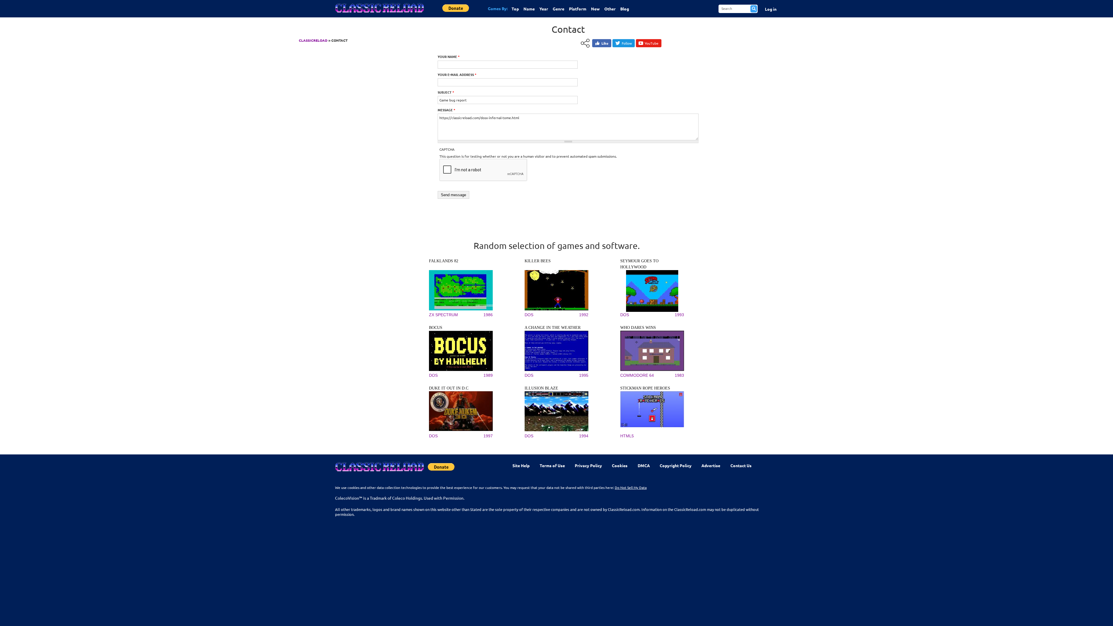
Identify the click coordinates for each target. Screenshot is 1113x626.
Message (446, 110)
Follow (627, 43)
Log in (770, 9)
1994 (583, 436)
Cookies (620, 465)
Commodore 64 (637, 375)
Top (515, 8)
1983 (679, 375)
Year (543, 8)
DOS (529, 314)
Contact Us (741, 465)
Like (604, 43)
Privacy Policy (588, 465)
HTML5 (627, 436)
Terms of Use (552, 465)
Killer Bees (538, 261)
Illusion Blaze (541, 388)
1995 (583, 375)
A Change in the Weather (553, 327)
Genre (558, 8)
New (595, 8)
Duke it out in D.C (448, 388)
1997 (488, 436)
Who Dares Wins (638, 327)
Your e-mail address (457, 74)
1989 (488, 375)
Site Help (521, 465)
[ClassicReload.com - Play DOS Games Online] (379, 13)
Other (610, 8)
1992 (583, 314)
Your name (449, 56)
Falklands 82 (443, 261)
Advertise (710, 465)
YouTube (652, 43)
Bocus (435, 327)
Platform (577, 8)
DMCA (644, 465)
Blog (624, 8)
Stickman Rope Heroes (645, 388)
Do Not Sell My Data (631, 487)
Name (529, 8)
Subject (446, 92)
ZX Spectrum (443, 314)
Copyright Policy (676, 465)
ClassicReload (313, 40)
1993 (679, 314)
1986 (488, 314)
